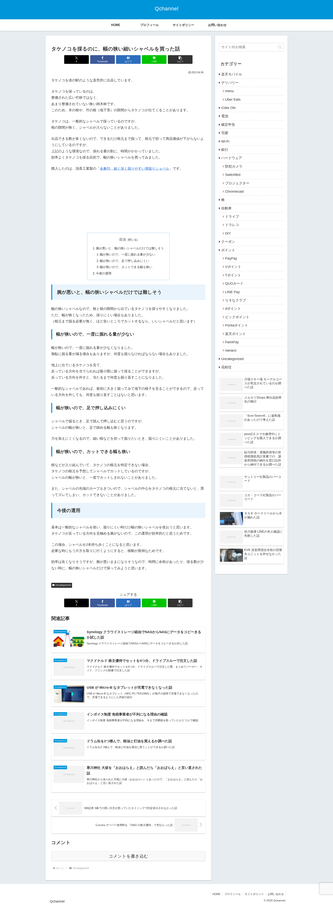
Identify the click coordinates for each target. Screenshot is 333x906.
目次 (122, 239)
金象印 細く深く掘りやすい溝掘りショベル (134, 168)
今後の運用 (103, 273)
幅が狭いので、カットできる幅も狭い (126, 267)
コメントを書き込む (128, 856)
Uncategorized (63, 585)
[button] (180, 59)
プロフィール (233, 894)
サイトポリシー (254, 894)
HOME (216, 894)
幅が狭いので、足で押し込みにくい (124, 260)
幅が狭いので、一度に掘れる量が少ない (127, 254)
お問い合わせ (276, 894)
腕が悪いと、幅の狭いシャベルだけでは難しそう (130, 248)
